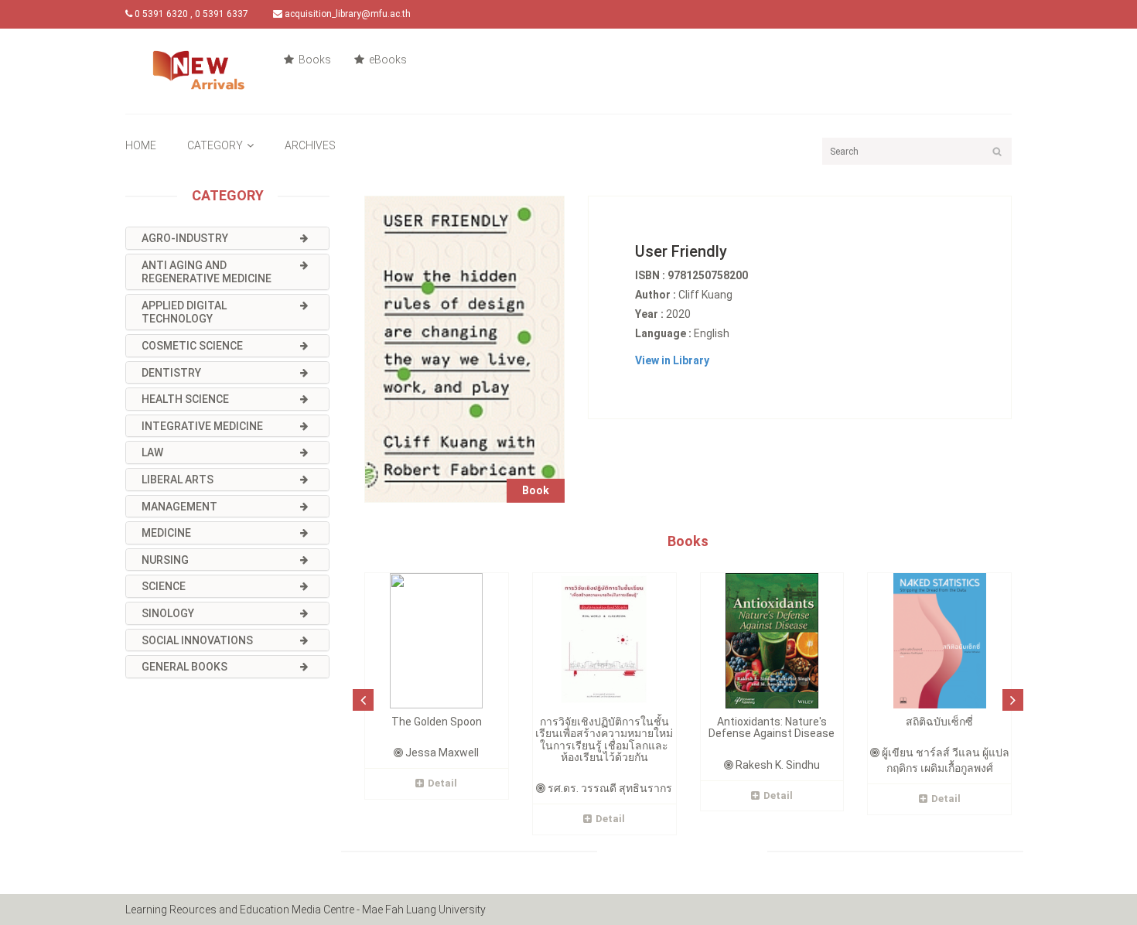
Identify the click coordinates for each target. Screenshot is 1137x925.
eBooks (387, 59)
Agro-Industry (185, 238)
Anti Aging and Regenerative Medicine (206, 272)
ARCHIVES (310, 145)
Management (179, 506)
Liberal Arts (177, 479)
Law (152, 452)
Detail (442, 783)
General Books (184, 666)
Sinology (168, 613)
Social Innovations (197, 640)
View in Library (672, 360)
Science (164, 586)
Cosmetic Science (192, 346)
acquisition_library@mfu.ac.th (346, 14)
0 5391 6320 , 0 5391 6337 (190, 14)
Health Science (185, 399)
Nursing (165, 560)
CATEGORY (215, 145)
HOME (140, 145)
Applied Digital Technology (184, 312)
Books (313, 59)
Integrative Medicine (202, 426)
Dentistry (171, 373)
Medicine (166, 533)
